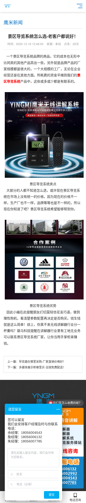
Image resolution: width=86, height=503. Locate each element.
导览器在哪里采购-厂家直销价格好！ (42, 361)
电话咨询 (75, 500)
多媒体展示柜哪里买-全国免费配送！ (42, 367)
